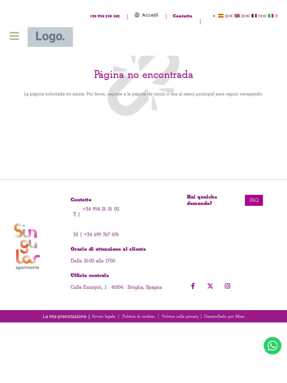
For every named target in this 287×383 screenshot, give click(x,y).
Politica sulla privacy (180, 316)
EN (243, 16)
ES (227, 16)
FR (260, 16)
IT (276, 16)
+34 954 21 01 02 (101, 209)
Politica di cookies (138, 316)
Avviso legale (103, 316)
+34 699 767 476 (100, 234)
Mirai (239, 316)
